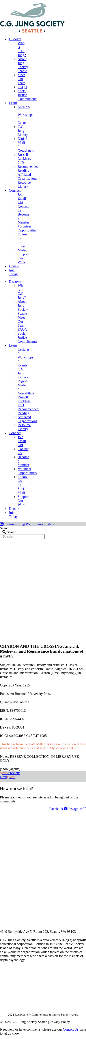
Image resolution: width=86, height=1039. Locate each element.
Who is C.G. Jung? (22, 49)
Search (4, 528)
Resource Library (24, 184)
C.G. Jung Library (23, 131)
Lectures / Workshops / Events (25, 115)
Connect (15, 190)
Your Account (27, 1)
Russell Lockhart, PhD (24, 158)
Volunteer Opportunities (27, 228)
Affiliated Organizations (27, 176)
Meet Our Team (21, 79)
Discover (15, 39)
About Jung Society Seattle (23, 65)
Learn (13, 103)
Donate (14, 266)
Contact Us (71, 1029)
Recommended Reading (28, 168)
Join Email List (22, 198)
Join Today (13, 272)
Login (82, 1)
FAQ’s (22, 87)
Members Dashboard (57, 1)
